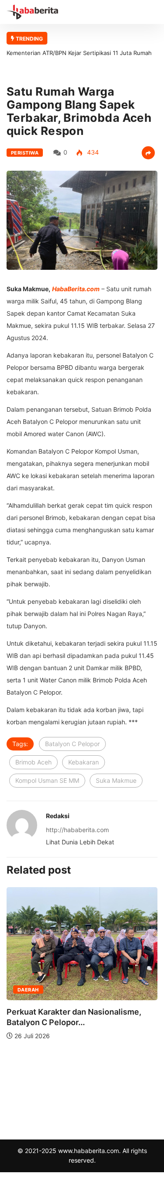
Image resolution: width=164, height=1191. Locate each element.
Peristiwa (24, 153)
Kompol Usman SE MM (47, 780)
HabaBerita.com (76, 289)
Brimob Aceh (33, 762)
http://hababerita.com (77, 829)
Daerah (28, 990)
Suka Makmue (116, 780)
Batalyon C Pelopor (72, 743)
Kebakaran (83, 762)
